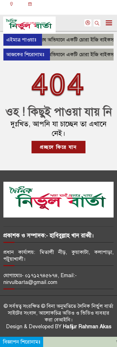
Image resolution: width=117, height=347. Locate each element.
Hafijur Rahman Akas (87, 326)
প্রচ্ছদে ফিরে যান (58, 147)
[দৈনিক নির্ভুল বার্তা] (58, 199)
